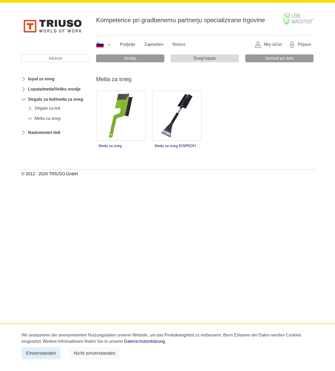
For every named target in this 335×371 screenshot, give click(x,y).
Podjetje (127, 44)
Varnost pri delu (279, 58)
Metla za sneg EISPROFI (175, 146)
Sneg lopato (204, 58)
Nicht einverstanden (94, 353)
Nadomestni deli (44, 132)
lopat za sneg (41, 79)
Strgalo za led (47, 108)
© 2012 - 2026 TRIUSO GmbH (49, 174)
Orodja (130, 58)
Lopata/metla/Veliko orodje (54, 89)
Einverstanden (41, 353)
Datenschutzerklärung (144, 341)
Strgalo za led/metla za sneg (55, 99)
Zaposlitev (154, 44)
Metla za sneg (47, 118)
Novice (179, 44)
